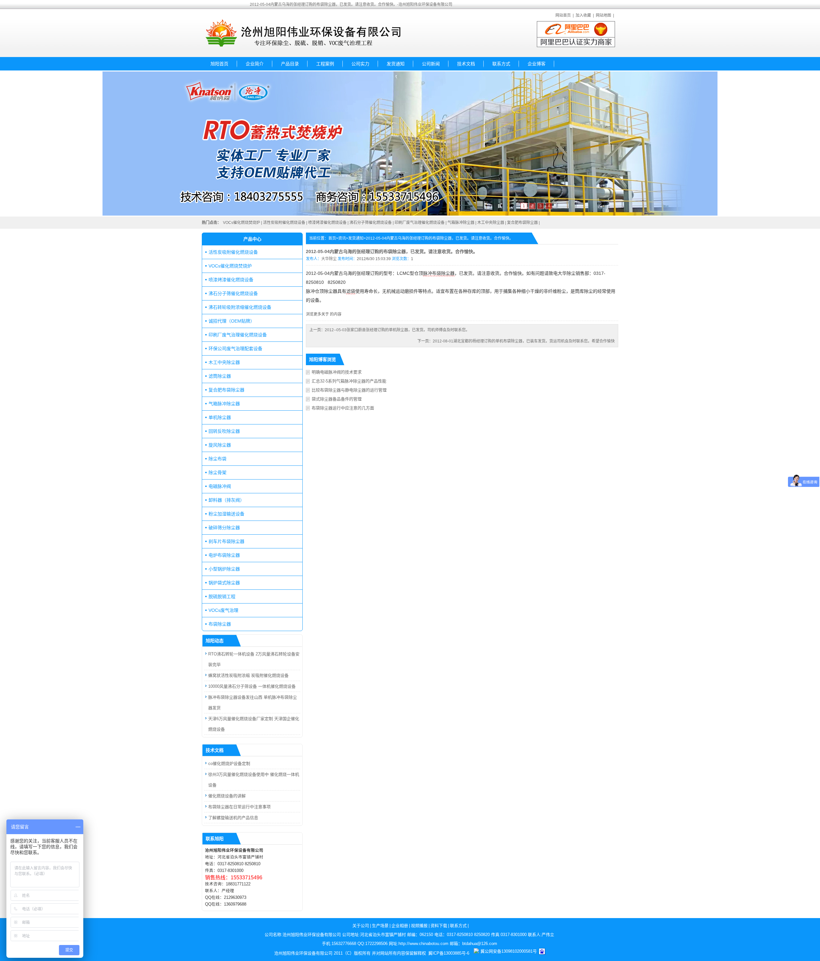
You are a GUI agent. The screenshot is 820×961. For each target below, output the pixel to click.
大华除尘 (329, 259)
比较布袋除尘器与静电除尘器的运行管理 (349, 390)
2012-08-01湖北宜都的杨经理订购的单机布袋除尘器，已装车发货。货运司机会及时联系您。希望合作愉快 (524, 341)
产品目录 (290, 63)
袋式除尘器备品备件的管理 (337, 399)
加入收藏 (583, 15)
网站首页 (563, 15)
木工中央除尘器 (490, 222)
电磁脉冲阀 (220, 486)
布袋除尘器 (220, 624)
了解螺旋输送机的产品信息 (233, 817)
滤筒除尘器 (220, 376)
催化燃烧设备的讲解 (227, 795)
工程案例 (325, 63)
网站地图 (603, 15)
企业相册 (399, 925)
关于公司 (360, 925)
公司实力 (360, 63)
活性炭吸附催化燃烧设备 (284, 222)
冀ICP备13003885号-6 (448, 953)
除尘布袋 (217, 458)
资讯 (342, 238)
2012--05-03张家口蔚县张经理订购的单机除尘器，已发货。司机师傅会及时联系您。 (397, 330)
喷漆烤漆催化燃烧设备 (327, 222)
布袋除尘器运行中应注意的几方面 (343, 408)
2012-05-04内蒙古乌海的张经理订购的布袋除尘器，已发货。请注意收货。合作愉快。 (439, 238)
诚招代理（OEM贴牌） (232, 321)
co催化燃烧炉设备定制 (229, 763)
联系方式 (501, 63)
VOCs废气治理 (223, 610)
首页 (332, 238)
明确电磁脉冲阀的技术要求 (337, 372)
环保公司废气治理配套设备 (235, 348)
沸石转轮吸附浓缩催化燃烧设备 (240, 307)
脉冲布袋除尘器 (439, 273)
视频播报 (419, 925)
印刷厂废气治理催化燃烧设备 (420, 222)
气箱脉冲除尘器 (460, 222)
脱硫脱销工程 (222, 596)
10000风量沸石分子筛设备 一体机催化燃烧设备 (252, 686)
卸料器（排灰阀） (226, 500)
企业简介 (255, 63)
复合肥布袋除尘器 (522, 222)
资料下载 (438, 925)
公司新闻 (431, 63)
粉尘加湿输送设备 (226, 513)
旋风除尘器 (220, 445)
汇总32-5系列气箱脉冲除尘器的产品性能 (349, 381)
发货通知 (396, 63)
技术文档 (466, 63)
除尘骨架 (217, 472)
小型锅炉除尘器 (224, 568)
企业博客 (536, 63)
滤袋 (350, 291)
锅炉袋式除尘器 (224, 582)
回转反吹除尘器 (224, 431)
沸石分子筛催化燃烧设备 (370, 222)
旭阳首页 (219, 63)
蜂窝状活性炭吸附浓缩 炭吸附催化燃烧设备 (248, 675)
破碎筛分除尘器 (224, 527)
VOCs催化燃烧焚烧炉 (241, 222)
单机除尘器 (220, 417)
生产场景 (380, 925)
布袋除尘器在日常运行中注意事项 (239, 806)
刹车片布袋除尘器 (226, 541)
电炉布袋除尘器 (224, 555)
